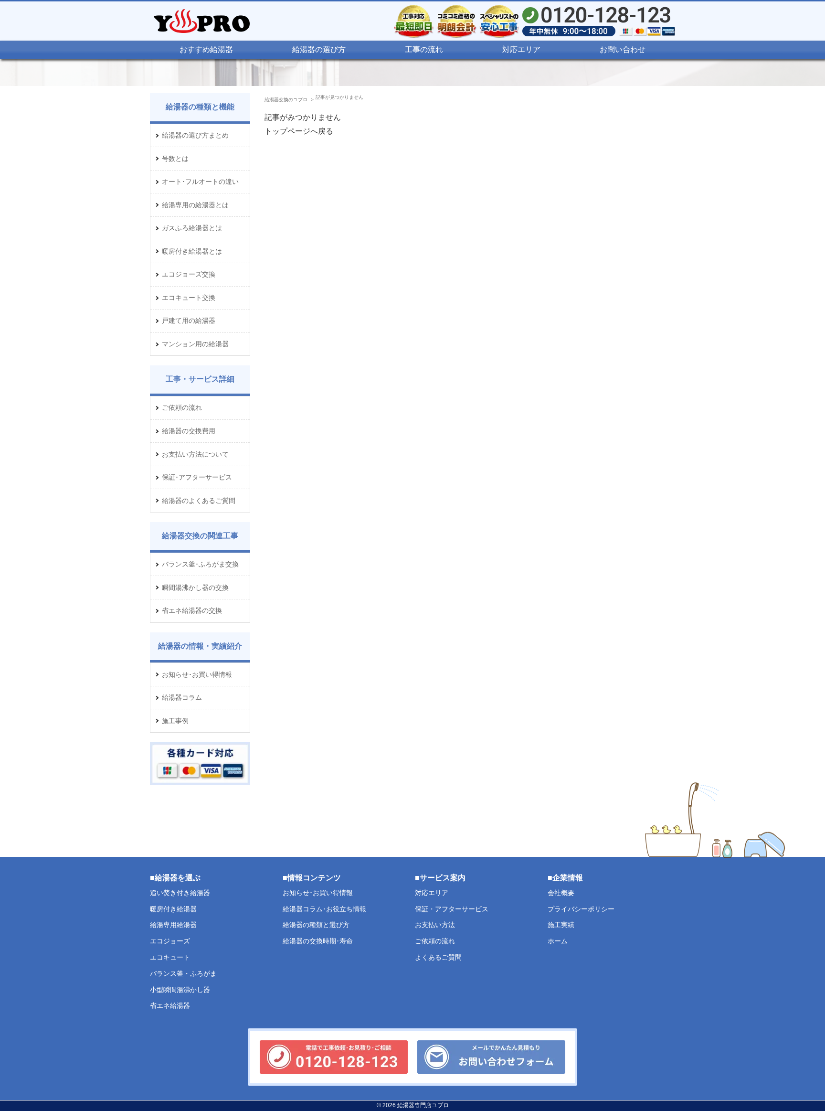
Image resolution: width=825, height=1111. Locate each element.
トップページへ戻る (298, 131)
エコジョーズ (170, 941)
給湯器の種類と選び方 (316, 925)
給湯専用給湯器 (173, 925)
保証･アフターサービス (197, 477)
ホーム (558, 941)
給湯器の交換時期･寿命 (318, 941)
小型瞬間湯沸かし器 (180, 989)
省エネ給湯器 (170, 1005)
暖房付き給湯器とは (192, 251)
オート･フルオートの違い (200, 181)
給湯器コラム (182, 697)
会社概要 (561, 892)
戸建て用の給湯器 (188, 320)
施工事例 (175, 721)
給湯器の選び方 (319, 49)
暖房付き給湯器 (173, 908)
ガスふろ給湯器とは (192, 228)
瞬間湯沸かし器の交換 (195, 587)
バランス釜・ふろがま (183, 973)
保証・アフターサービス (451, 908)
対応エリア (521, 49)
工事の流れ (424, 49)
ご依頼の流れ (182, 407)
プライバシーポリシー (581, 908)
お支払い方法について (195, 454)
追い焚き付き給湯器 (180, 892)
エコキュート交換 (188, 297)
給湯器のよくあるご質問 (198, 500)
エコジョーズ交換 (188, 274)
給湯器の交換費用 (188, 431)
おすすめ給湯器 (206, 49)
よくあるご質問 (438, 957)
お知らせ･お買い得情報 (197, 674)
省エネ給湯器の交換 (192, 610)
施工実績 (561, 925)
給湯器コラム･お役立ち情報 (324, 908)
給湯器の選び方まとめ (195, 135)
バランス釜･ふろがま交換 (200, 564)
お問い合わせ (622, 49)
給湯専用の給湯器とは (195, 205)
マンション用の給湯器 (195, 344)
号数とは (175, 158)
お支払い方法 (435, 925)
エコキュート (170, 957)
